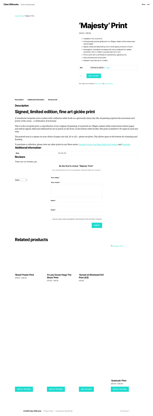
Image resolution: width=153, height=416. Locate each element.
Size (81, 67)
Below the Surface (110, 144)
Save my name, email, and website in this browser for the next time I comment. (77, 219)
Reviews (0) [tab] (52, 100)
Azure (89, 144)
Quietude (126, 144)
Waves (100, 83)
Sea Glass (97, 144)
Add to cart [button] (86, 389)
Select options (24, 389)
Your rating (55, 177)
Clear (108, 67)
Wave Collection (109, 83)
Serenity (82, 144)
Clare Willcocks (11, 4)
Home (17, 16)
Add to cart (94, 76)
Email (53, 210)
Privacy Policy (48, 411)
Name (53, 200)
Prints (22, 16)
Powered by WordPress (64, 411)
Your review (55, 182)
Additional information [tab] (36, 100)
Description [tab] (19, 100)
